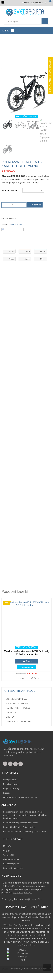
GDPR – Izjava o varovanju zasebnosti (20, 797)
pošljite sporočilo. (33, 899)
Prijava (25, 3)
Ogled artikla (28, 667)
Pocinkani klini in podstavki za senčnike (20, 822)
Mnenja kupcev (10, 779)
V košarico (36, 205)
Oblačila (11, 712)
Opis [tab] (6, 271)
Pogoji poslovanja (11, 784)
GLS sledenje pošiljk (12, 863)
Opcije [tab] (18, 271)
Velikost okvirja (10, 190)
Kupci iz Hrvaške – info (13, 868)
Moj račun (7, 846)
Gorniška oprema (16, 698)
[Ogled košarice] (49, 3)
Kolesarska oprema (17, 703)
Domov (7, 51)
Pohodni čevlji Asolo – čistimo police (19, 827)
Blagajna (7, 850)
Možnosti (27, 661)
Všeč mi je (35, 678)
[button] (6, 31)
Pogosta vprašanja (11, 788)
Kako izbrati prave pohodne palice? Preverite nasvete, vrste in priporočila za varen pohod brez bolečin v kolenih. (25, 815)
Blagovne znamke (11, 859)
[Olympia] (12, 237)
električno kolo (16, 224)
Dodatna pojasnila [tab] (38, 271)
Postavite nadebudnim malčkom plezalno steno (24, 831)
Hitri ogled (23, 678)
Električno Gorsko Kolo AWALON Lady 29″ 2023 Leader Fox (26, 653)
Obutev (10, 716)
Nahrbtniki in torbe (18, 707)
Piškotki (6, 793)
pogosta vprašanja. (22, 892)
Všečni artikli (8, 855)
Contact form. (28, 944)
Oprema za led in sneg (19, 721)
